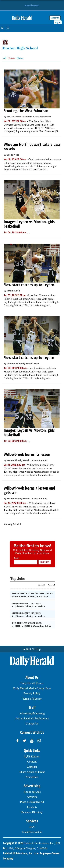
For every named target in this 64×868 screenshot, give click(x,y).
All (4, 58)
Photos (20, 58)
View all (41, 584)
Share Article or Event (32, 772)
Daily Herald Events (32, 683)
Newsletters (32, 777)
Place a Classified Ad (32, 802)
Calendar (32, 767)
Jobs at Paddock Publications (32, 718)
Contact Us (32, 723)
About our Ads (32, 791)
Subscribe (55, 17)
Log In (57, 22)
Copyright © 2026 (13, 843)
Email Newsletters (32, 832)
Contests (32, 761)
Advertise (32, 796)
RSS (32, 827)
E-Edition (33, 756)
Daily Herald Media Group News (32, 688)
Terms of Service (32, 698)
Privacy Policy (32, 693)
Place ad (51, 584)
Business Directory (32, 812)
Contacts (32, 807)
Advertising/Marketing (32, 713)
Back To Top (33, 649)
